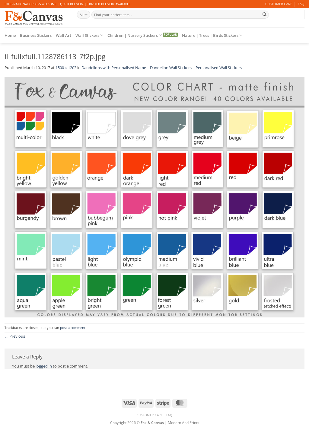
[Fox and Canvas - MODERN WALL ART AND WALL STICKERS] (36, 17)
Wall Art (63, 35)
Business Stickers (36, 35)
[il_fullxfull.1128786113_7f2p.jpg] (154, 196)
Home (10, 35)
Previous (15, 336)
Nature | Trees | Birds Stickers (210, 35)
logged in (44, 366)
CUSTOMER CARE (278, 4)
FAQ (301, 4)
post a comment (72, 328)
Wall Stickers (87, 35)
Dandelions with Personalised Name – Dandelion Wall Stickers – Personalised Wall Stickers (161, 67)
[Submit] (264, 14)
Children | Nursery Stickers (132, 35)
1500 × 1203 (66, 67)
